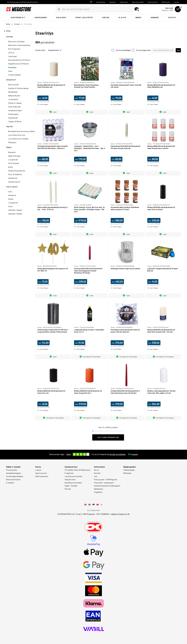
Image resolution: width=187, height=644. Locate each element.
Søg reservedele (138, 2)
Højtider (9, 126)
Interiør (9, 36)
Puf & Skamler (13, 163)
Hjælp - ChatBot (71, 486)
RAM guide (127, 473)
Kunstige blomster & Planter (19, 60)
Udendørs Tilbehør (15, 214)
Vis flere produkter (108, 437)
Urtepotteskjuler (14, 75)
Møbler (9, 147)
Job (95, 476)
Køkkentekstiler (14, 96)
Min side (68, 489)
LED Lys (11, 52)
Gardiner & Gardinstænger (18, 88)
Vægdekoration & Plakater (18, 64)
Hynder (10, 199)
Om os (96, 470)
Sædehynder (13, 118)
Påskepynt (12, 142)
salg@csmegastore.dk (120, 514)
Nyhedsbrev (98, 489)
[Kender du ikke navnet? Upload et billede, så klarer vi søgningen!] (137, 9)
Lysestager (12, 56)
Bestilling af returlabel (73, 483)
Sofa (10, 191)
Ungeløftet (98, 492)
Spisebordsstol (14, 182)
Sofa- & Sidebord (15, 174)
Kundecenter (100, 2)
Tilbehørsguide (129, 470)
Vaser (10, 71)
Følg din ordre (70, 480)
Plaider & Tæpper (15, 103)
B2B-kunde (166, 2)
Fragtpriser (69, 473)
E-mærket (10, 483)
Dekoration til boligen (16, 41)
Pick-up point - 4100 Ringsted (105, 480)
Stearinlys (12, 67)
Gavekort (113, 2)
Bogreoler (12, 152)
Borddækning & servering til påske (21, 131)
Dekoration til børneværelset (19, 45)
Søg (178, 50)
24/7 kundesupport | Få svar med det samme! (22, 2)
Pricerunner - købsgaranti (104, 483)
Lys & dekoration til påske (18, 139)
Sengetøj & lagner (15, 110)
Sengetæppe (13, 114)
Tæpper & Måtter (15, 121)
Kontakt (97, 473)
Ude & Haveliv (12, 186)
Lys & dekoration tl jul (16, 135)
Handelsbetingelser (13, 473)
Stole (10, 206)
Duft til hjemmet (14, 49)
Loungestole (13, 159)
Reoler (10, 167)
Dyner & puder (13, 84)
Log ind (176, 2)
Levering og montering (73, 476)
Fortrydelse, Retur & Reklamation (77, 470)
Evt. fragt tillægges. (42, 104)
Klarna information (13, 480)
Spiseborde (12, 178)
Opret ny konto (153, 2)
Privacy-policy (11, 470)
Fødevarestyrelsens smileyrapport (107, 486)
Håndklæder (13, 92)
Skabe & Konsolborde (16, 171)
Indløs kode (124, 2)
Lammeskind (13, 99)
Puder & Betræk (14, 107)
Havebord (12, 195)
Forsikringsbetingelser (14, 476)
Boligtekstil (11, 79)
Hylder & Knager (14, 156)
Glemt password (41, 476)
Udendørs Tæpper (15, 210)
